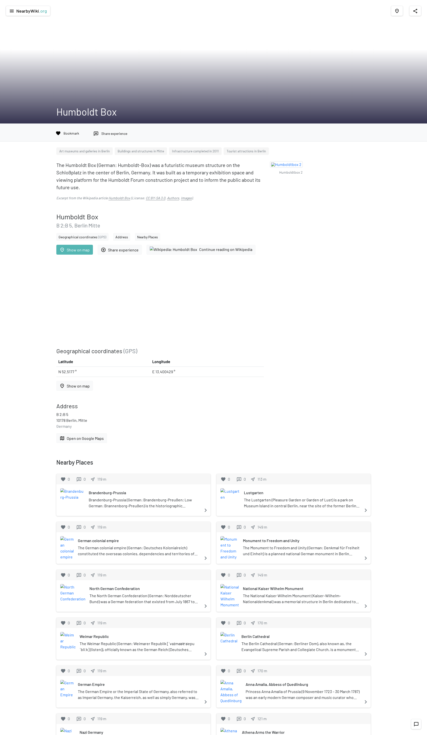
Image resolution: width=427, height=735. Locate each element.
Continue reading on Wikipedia (225, 249)
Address (121, 237)
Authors (173, 198)
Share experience (120, 249)
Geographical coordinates (82, 237)
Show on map (75, 249)
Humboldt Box (119, 198)
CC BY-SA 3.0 (155, 198)
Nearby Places (147, 237)
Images (186, 198)
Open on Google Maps (82, 438)
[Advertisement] (160, 301)
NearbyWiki (28, 11)
